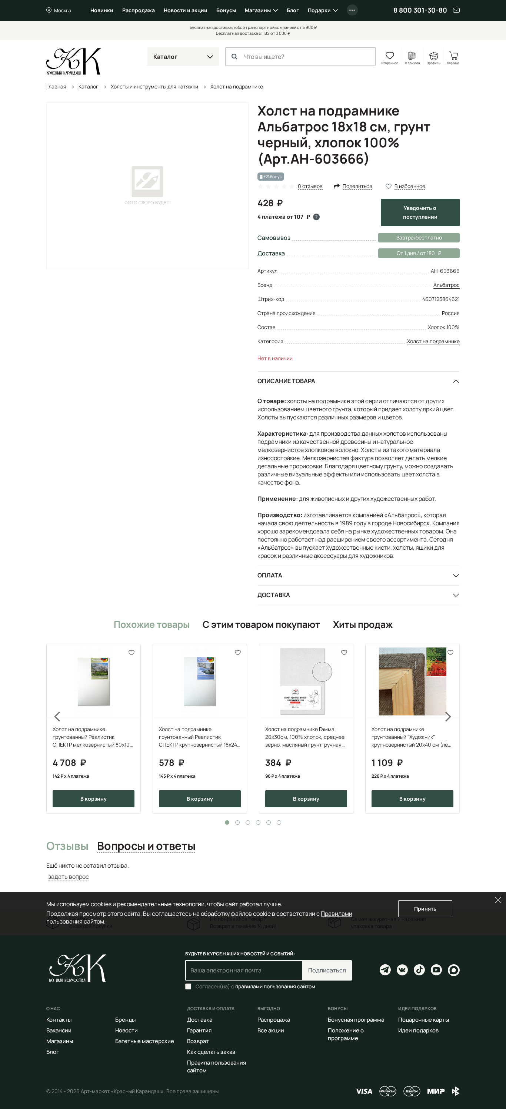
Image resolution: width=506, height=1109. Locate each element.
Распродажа (138, 10)
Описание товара (286, 381)
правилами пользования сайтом (275, 986)
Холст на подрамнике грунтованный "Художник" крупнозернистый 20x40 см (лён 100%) (411, 737)
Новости (126, 1030)
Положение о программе (346, 1034)
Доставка (273, 595)
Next (453, 729)
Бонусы (226, 10)
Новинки (101, 10)
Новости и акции (185, 10)
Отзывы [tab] (67, 846)
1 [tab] (227, 822)
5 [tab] (268, 822)
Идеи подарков (418, 1030)
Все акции (270, 1030)
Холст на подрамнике (433, 341)
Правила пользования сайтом (216, 1066)
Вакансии (58, 1030)
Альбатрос (446, 284)
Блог (293, 10)
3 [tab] (248, 822)
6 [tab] (279, 822)
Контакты (58, 1019)
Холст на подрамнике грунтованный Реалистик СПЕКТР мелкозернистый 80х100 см (93, 737)
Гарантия (199, 1030)
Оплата (269, 575)
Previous (53, 729)
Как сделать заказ (211, 1052)
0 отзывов (310, 186)
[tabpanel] (93, 729)
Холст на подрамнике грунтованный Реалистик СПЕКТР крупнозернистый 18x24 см (198, 737)
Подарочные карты (423, 1019)
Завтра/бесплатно (419, 237)
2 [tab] (237, 822)
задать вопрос (68, 876)
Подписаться (327, 970)
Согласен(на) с (255, 986)
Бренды (125, 1019)
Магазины (258, 10)
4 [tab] (258, 822)
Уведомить (420, 212)
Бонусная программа (356, 1019)
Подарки (319, 10)
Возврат (198, 1041)
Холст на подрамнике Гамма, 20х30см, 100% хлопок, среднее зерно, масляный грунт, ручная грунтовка (304, 737)
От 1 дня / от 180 (406, 253)
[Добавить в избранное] (132, 653)
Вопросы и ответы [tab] (146, 846)
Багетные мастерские (144, 1041)
